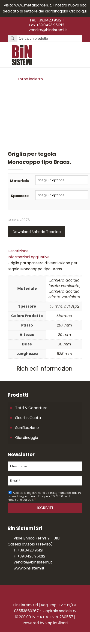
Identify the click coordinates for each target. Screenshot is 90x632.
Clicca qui (78, 11)
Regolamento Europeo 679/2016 (41, 496)
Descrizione (18, 251)
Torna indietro (30, 79)
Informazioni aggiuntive (29, 257)
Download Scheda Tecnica (36, 231)
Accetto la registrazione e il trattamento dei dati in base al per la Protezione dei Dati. (44, 496)
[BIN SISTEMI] (45, 54)
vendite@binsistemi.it (48, 30)
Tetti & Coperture (31, 407)
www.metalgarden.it (32, 5)
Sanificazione (27, 427)
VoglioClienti (56, 623)
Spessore (20, 195)
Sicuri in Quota (28, 417)
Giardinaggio (26, 437)
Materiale (19, 180)
